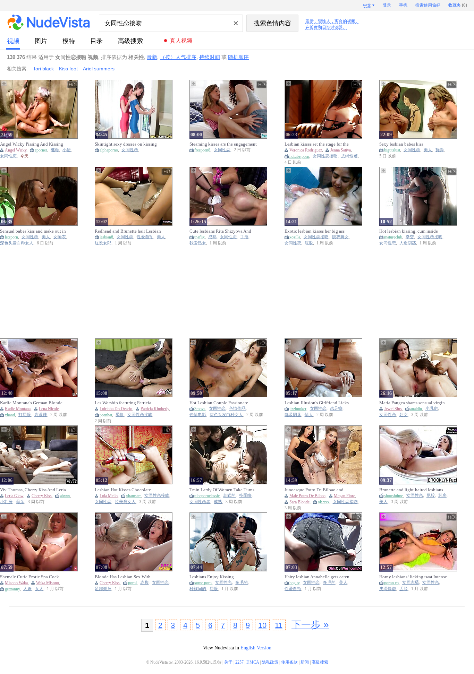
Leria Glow (14, 495)
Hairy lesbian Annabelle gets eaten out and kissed (317, 577)
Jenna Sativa (340, 150)
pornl (132, 582)
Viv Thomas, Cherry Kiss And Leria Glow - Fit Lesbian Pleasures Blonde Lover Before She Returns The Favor (34, 490)
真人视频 (181, 41)
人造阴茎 (407, 243)
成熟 (212, 237)
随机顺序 (238, 57)
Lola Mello (109, 495)
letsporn (11, 237)
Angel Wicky (15, 150)
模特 (68, 40)
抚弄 (439, 150)
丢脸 (403, 589)
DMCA (252, 662)
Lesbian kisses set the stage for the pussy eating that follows (317, 144)
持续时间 (209, 57)
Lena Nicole (49, 408)
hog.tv (294, 582)
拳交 (410, 237)
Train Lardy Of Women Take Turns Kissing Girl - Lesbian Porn (221, 490)
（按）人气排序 (178, 57)
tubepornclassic (207, 495)
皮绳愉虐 (349, 156)
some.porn (203, 582)
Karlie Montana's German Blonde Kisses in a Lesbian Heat (31, 403)
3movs (199, 408)
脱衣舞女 (340, 237)
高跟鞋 (40, 415)
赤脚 (144, 582)
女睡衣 (59, 237)
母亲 (20, 502)
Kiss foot (68, 68)
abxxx (65, 495)
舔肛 (120, 415)
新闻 (305, 662)
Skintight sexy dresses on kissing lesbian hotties (126, 144)
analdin (416, 408)
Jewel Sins (393, 408)
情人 (309, 415)
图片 (41, 40)
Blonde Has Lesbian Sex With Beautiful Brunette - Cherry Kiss (125, 577)
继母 (55, 150)
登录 (387, 5)
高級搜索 (130, 40)
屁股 (309, 243)
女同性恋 (8, 156)
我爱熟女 (197, 243)
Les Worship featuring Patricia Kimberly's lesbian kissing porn (124, 403)
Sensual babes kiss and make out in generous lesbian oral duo (33, 231)
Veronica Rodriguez (305, 150)
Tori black (43, 68)
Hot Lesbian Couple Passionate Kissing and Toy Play (218, 403)
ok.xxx (323, 502)
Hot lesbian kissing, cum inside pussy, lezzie (408, 231)
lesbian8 (106, 237)
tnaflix (199, 237)
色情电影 (197, 415)
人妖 (27, 589)
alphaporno (109, 150)
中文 (367, 5)
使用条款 (289, 662)
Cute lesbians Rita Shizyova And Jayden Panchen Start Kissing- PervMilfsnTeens (220, 231)
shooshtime (393, 495)
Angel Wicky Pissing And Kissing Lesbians (31, 144)
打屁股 (24, 415)
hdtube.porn (299, 156)
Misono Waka (16, 582)
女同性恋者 (199, 502)
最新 (152, 57)
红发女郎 (103, 243)
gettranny (12, 589)
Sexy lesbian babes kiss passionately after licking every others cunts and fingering (408, 144)
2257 (239, 662)
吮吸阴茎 (293, 415)
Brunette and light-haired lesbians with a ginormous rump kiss (411, 490)
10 (262, 625)
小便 (66, 150)
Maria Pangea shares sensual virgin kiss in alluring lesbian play (412, 403)
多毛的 (241, 582)
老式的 (229, 495)
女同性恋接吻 (325, 156)
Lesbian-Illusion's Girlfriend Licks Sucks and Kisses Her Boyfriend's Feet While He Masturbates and (317, 403)
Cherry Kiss (42, 495)
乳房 (442, 495)
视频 (13, 40)
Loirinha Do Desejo (116, 408)
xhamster (133, 495)
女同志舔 (410, 582)
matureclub (393, 237)
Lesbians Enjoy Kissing (211, 576)
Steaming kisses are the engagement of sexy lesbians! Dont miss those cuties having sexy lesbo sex (223, 144)
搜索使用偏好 (427, 5)
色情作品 (237, 408)
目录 (96, 40)
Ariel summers (99, 68)
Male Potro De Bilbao (307, 495)
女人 (39, 589)
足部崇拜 (103, 589)
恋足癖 (336, 408)
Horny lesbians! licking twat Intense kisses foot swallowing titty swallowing (413, 577)
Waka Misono (47, 582)
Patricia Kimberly (155, 408)
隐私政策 (270, 662)
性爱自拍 (145, 237)
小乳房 (431, 408)
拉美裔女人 (125, 502)
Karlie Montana (18, 408)
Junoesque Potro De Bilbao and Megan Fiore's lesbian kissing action (319, 490)
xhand (10, 415)
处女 (403, 415)
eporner (41, 150)
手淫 (244, 237)
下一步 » (310, 624)
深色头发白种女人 (16, 243)
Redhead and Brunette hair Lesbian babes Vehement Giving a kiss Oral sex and (128, 231)
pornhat (106, 415)
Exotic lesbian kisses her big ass (315, 231)
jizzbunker (297, 408)
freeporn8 (202, 150)
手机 (403, 5)
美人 (428, 150)
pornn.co (391, 582)
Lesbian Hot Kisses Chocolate (123, 489)
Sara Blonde (299, 502)
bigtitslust (392, 150)
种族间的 (197, 589)
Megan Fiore (344, 495)
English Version (255, 647)
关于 (228, 662)
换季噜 (245, 495)
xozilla (294, 237)
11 (278, 625)
